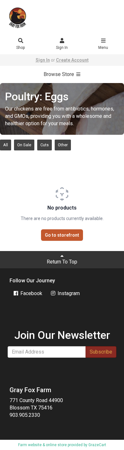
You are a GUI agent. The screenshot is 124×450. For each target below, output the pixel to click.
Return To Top (62, 262)
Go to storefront (62, 235)
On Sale (24, 144)
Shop (20, 47)
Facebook (30, 293)
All (5, 144)
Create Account (72, 60)
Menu (103, 47)
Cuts (44, 144)
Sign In (62, 47)
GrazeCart (97, 445)
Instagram (68, 293)
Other (63, 144)
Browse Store (59, 74)
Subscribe (101, 352)
